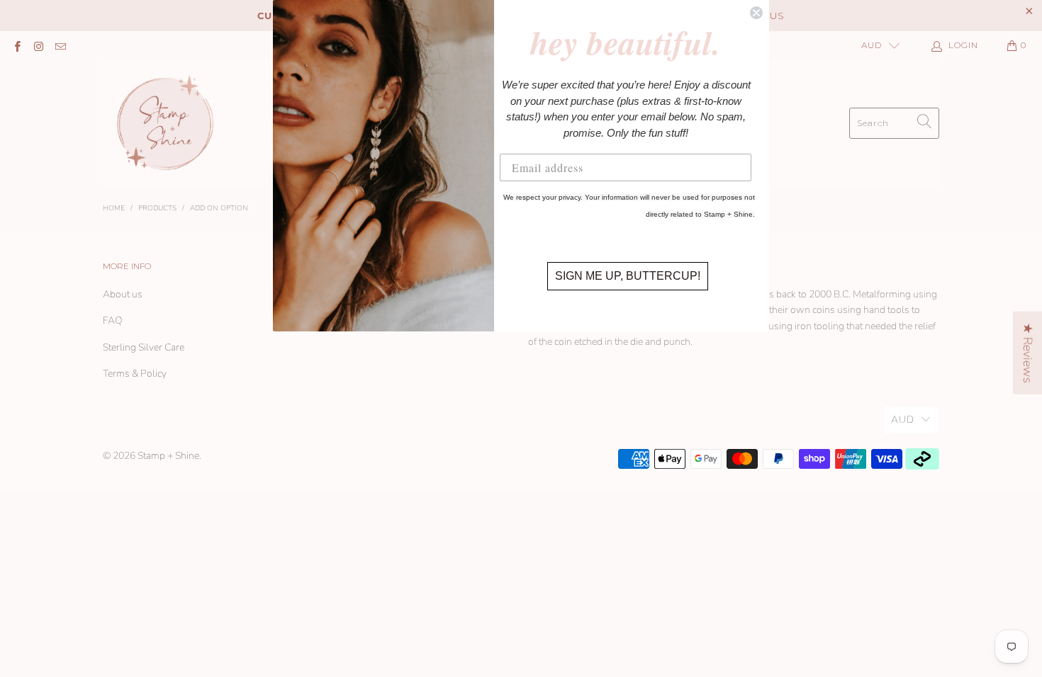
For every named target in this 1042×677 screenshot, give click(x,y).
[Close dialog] (756, 13)
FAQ (113, 320)
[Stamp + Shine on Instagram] (38, 45)
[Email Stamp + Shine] (60, 45)
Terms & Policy (135, 373)
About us (122, 294)
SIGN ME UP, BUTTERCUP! (627, 276)
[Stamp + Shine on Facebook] (17, 45)
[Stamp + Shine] (165, 122)
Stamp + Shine (168, 455)
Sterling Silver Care (143, 347)
